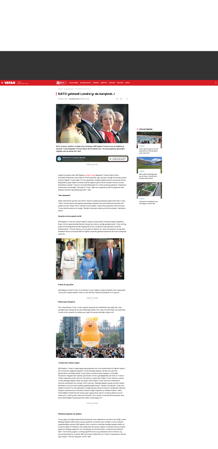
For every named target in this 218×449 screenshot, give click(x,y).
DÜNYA (127, 83)
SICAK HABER (73, 83)
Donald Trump (90, 175)
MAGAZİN (120, 83)
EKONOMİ (112, 83)
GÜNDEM (96, 83)
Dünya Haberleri (68, 89)
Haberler (60, 89)
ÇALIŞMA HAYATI (85, 83)
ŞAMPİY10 (104, 83)
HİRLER (61, 83)
